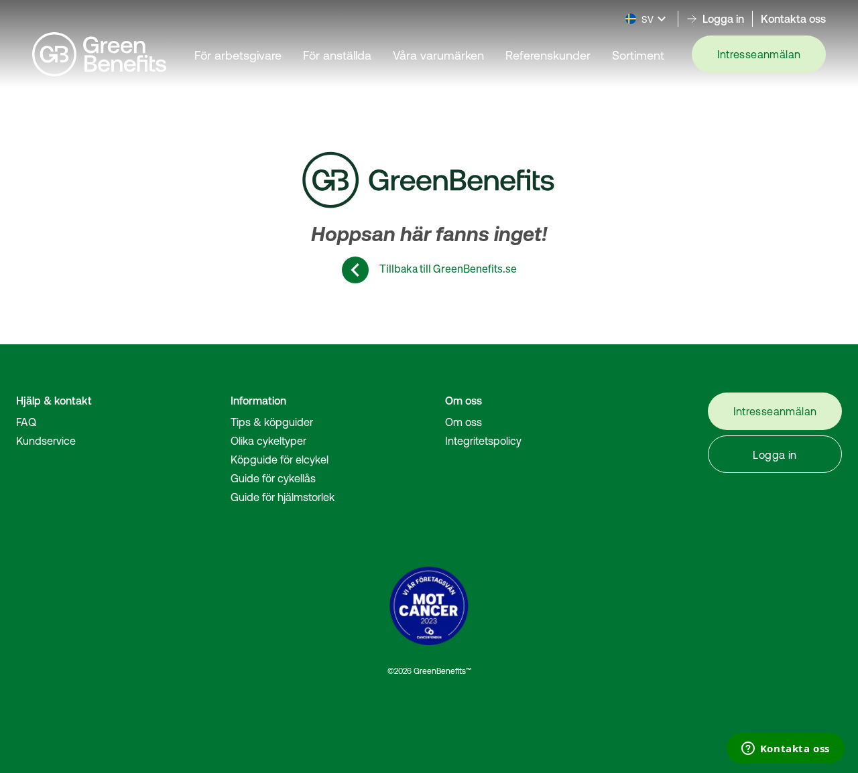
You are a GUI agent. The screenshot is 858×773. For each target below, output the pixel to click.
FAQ (26, 422)
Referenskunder (548, 55)
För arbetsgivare (238, 55)
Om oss (463, 422)
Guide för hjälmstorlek (282, 497)
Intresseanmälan (759, 54)
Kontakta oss (793, 19)
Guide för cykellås (273, 478)
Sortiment (638, 55)
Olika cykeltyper (268, 441)
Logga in (774, 455)
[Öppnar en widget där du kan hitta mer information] (785, 749)
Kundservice (46, 441)
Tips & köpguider (272, 422)
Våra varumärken (438, 55)
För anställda (337, 55)
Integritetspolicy (483, 441)
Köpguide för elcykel (279, 459)
